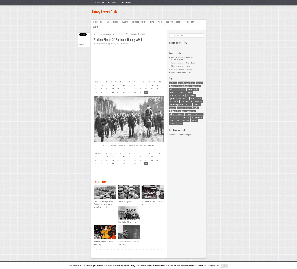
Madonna (198, 102)
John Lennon (183, 98)
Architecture (97, 22)
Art (108, 22)
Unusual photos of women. (182, 69)
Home (97, 34)
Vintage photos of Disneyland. (183, 63)
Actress (173, 83)
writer (194, 120)
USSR (178, 117)
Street (188, 114)
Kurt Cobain (196, 98)
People (160, 22)
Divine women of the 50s (181, 72)
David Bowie (193, 89)
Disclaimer (112, 2)
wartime (185, 120)
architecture (184, 83)
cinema (182, 89)
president (191, 111)
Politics (169, 22)
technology (197, 114)
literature (174, 102)
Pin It (81, 45)
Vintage (186, 117)
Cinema (116, 22)
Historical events (139, 22)
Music (152, 22)
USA (172, 117)
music (172, 108)
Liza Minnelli (186, 102)
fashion (182, 92)
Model (188, 105)
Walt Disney (197, 117)
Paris (187, 108)
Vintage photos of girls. (180, 66)
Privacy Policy (125, 2)
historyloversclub (101, 44)
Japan (172, 98)
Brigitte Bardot (183, 86)
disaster (173, 92)
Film (190, 92)
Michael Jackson (176, 105)
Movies (196, 105)
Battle (199, 83)
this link (215, 266)
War (172, 120)
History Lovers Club (104, 11)
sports (180, 114)
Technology (189, 22)
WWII (172, 123)
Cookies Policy (98, 2)
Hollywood (191, 95)
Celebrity (196, 86)
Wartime (95, 27)
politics (182, 111)
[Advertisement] (164, 12)
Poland (173, 111)
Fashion (125, 22)
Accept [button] (224, 266)
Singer (173, 114)
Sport (178, 22)
